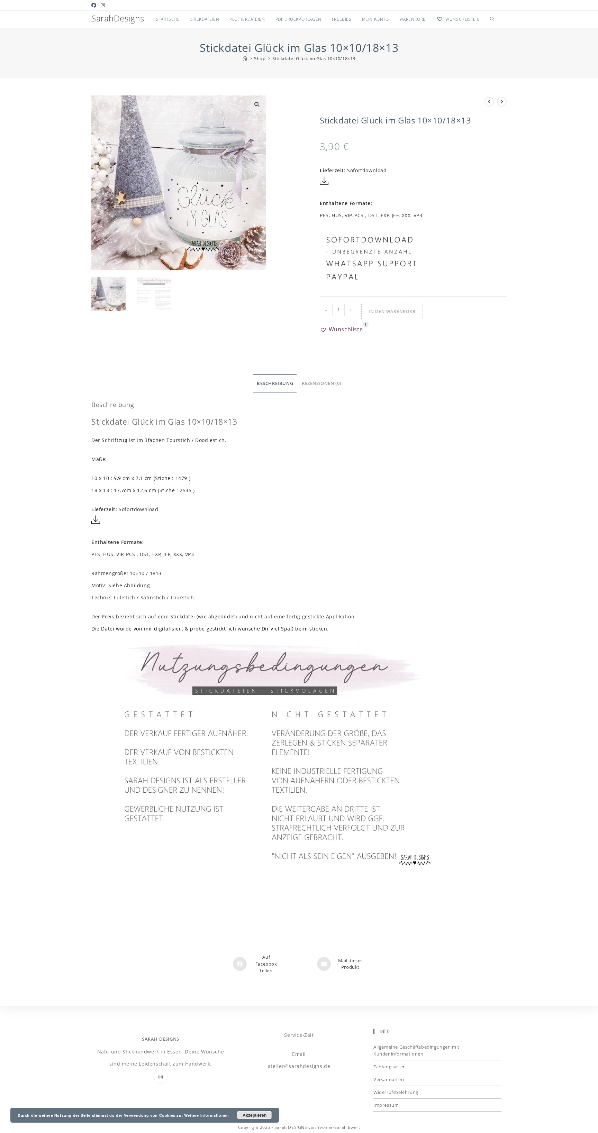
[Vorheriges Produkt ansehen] (489, 102)
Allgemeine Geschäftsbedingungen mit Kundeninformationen (416, 1050)
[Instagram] (160, 1077)
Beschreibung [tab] (275, 383)
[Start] (245, 58)
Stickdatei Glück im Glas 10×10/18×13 (313, 58)
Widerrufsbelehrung (395, 1092)
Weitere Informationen (206, 1115)
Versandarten (388, 1079)
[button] (256, 104)
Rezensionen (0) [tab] (321, 383)
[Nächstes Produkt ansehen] (502, 102)
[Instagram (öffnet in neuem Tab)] (103, 5)
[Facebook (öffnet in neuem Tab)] (95, 5)
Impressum (386, 1105)
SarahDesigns (117, 18)
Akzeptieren (254, 1115)
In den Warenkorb (392, 311)
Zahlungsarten (389, 1066)
